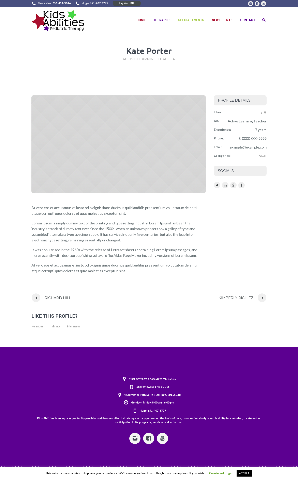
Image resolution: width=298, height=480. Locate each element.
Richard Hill (58, 298)
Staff (263, 156)
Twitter (55, 326)
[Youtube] (263, 3)
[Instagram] (250, 3)
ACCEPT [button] (244, 473)
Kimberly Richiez (236, 298)
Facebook (37, 326)
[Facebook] (257, 3)
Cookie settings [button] (220, 473)
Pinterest (73, 326)
